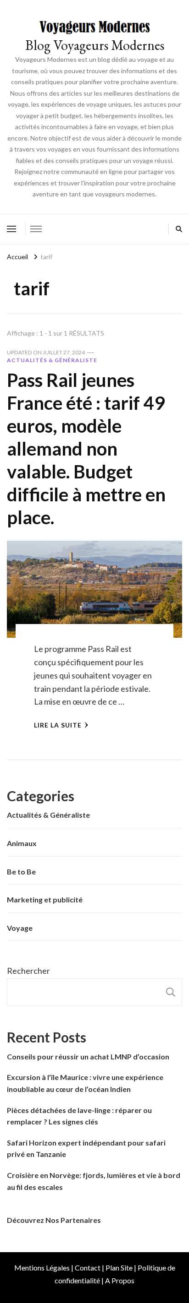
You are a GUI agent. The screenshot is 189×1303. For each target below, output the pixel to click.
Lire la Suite (58, 725)
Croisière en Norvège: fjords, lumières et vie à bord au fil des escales (93, 1181)
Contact (87, 1267)
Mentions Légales (42, 1267)
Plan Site (119, 1267)
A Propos (119, 1280)
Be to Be (21, 871)
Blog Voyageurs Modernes (94, 45)
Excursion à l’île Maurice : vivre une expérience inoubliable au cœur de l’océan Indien (85, 1083)
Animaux (22, 843)
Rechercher (28, 971)
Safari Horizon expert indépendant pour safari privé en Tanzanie (86, 1148)
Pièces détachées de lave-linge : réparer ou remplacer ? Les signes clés (79, 1116)
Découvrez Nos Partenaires (54, 1220)
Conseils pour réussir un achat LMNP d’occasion (88, 1056)
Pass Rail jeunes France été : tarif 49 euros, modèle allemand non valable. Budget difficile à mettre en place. (86, 448)
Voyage (20, 927)
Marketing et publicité (45, 899)
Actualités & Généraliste (52, 360)
